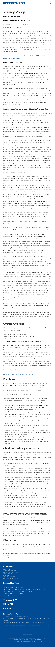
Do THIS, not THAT (9, 595)
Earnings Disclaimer (28, 641)
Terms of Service (17, 641)
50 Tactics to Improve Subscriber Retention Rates (19, 591)
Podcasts (7, 575)
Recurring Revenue (10, 576)
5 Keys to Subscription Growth (13, 593)
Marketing (7, 569)
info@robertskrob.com (10, 557)
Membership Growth (10, 570)
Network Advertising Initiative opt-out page (19, 374)
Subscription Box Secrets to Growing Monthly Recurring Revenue (24, 622)
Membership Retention (11, 572)
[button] (51, 3)
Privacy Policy (38, 641)
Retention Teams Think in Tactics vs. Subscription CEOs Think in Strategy (26, 589)
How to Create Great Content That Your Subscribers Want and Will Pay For (27, 625)
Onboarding (8, 573)
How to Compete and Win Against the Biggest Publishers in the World (25, 624)
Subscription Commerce (11, 578)
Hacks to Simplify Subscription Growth (16, 616)
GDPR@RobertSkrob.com (13, 58)
